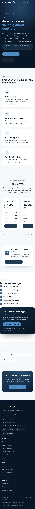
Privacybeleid (6, 502)
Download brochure (15, 262)
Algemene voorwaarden (18, 502)
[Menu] (31, 2)
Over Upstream (6, 466)
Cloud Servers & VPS (8, 451)
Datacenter (5, 458)
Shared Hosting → (9, 355)
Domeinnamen (6, 442)
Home (3, 13)
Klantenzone (5, 483)
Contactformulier (7, 490)
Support (4, 487)
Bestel (11, 226)
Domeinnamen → (25, 355)
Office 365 (5, 455)
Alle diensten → (9, 360)
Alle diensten (8, 60)
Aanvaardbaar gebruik (17, 505)
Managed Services (7, 472)
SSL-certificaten (7, 448)
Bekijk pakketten (9, 54)
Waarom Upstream (7, 469)
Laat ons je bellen (11, 324)
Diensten (8, 13)
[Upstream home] (8, 2)
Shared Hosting (6, 445)
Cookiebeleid (5, 505)
